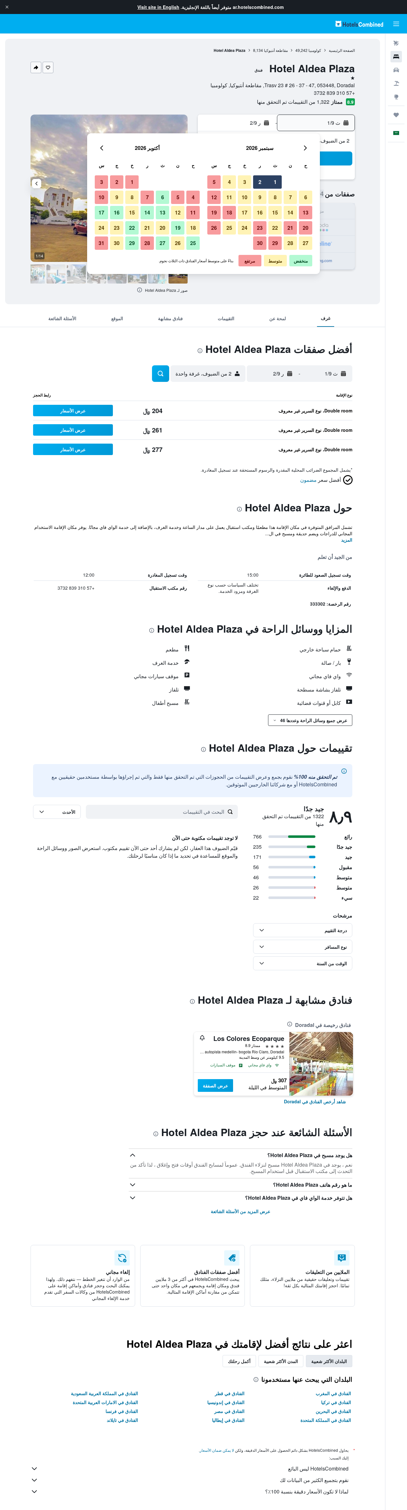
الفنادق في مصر (229, 1411)
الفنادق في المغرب (333, 1393)
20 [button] (305, 227)
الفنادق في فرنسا (122, 1411)
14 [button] (290, 212)
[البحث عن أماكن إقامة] (396, 56)
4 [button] (229, 182)
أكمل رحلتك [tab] (239, 1361)
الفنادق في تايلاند (122, 1420)
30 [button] (260, 243)
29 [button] (275, 243)
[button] (7, 7)
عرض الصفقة (215, 1085)
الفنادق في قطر (230, 1393)
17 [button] (244, 212)
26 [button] (214, 227)
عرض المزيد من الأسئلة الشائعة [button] (240, 1211)
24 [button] (244, 227)
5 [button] (214, 182)
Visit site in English (158, 7)
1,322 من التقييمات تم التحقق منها (293, 101)
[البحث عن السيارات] (396, 70)
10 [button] (244, 197)
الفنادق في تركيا (336, 1402)
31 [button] (101, 243)
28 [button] (290, 243)
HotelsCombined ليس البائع (318, 1468)
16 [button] (260, 212)
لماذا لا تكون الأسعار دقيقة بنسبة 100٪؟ (306, 1491)
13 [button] (305, 212)
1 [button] (275, 182)
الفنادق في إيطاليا (228, 1420)
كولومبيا (314, 50)
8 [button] (275, 197)
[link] (315, 1101)
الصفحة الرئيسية (342, 50)
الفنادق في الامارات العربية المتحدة (105, 1402)
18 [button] (229, 212)
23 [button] (260, 227)
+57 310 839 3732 (334, 92)
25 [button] (229, 227)
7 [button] (290, 197)
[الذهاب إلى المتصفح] (396, 96)
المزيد (346, 540)
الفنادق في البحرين (333, 1411)
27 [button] (305, 243)
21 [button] (290, 227)
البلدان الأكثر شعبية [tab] (329, 1361)
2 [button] (260, 182)
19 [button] (214, 212)
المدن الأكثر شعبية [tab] (281, 1361)
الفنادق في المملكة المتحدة (325, 1420)
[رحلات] (396, 115)
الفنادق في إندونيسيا (226, 1402)
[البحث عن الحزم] (396, 83)
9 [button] (260, 197)
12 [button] (214, 197)
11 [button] (229, 197)
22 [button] (275, 227)
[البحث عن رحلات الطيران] (396, 43)
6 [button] (305, 197)
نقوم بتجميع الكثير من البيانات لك (314, 1480)
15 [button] (275, 212)
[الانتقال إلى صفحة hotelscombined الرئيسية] (359, 24)
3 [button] (244, 182)
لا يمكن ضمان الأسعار (217, 1450)
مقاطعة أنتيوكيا (276, 50)
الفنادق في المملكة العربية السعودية (104, 1393)
